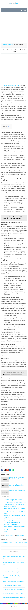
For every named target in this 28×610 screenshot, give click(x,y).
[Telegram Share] (10, 470)
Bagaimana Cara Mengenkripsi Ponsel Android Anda (16, 478)
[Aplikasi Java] (14, 3)
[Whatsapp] (13, 470)
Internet (7, 535)
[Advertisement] (14, 28)
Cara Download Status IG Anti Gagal (10, 85)
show (9, 126)
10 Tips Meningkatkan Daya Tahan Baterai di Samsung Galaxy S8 (17, 484)
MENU (24, 10)
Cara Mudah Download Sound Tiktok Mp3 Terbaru (21, 541)
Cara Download (20, 535)
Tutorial (11, 535)
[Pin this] (7, 470)
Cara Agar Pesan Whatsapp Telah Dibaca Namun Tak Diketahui (17, 491)
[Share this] (2, 470)
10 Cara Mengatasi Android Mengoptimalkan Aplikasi (7, 541)
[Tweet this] (5, 470)
